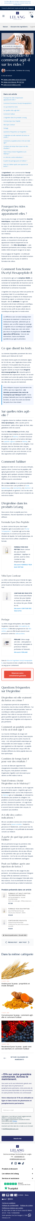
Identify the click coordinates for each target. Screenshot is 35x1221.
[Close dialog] (30, 580)
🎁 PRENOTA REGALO (17, 629)
